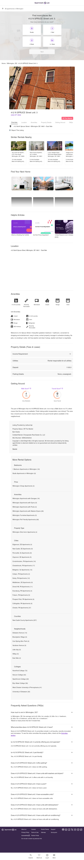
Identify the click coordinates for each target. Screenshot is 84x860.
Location (24, 122)
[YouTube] (75, 829)
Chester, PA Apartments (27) (21, 608)
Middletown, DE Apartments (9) (22, 582)
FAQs (71, 122)
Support (53, 829)
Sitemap (43, 832)
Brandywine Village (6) (19, 637)
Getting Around (60, 122)
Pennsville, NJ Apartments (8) (22, 553)
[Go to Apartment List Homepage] (42, 3)
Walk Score (25, 389)
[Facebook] (69, 829)
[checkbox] (32, 30)
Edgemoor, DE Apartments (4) (22, 544)
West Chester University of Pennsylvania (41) (27, 687)
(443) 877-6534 (16, 115)
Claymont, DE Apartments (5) (22, 557)
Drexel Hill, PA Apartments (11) (22, 587)
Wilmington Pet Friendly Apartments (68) (25, 519)
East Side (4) (16, 658)
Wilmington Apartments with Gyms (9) (24, 503)
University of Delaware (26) (21, 692)
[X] (72, 829)
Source (14, 449)
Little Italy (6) (16, 650)
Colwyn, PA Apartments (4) (21, 574)
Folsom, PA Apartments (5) (21, 595)
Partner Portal (35, 835)
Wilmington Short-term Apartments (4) (24, 532)
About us (23, 829)
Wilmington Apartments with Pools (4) (24, 507)
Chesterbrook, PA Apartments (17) (23, 565)
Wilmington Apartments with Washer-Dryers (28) (28, 511)
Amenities (34, 122)
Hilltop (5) (15, 654)
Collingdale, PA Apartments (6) (22, 603)
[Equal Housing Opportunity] (63, 829)
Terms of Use (35, 832)
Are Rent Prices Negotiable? (41, 235)
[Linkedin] (66, 829)
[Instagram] (78, 829)
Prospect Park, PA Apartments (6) (23, 599)
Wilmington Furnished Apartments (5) (24, 515)
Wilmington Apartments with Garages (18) (26, 498)
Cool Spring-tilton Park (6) (20, 641)
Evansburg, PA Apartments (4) (22, 591)
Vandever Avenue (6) (19, 645)
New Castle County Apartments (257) (24, 620)
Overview (14, 122)
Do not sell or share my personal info (31, 838)
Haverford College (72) (19, 670)
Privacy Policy (25, 832)
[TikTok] (81, 829)
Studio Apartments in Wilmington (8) (24, 473)
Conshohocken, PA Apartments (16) (24, 561)
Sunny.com (54, 832)
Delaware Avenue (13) (19, 633)
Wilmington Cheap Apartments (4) (23, 486)
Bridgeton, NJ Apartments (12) (22, 570)
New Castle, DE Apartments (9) (22, 549)
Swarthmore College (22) (20, 679)
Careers (33, 829)
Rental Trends (45, 829)
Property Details (46, 122)
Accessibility (24, 835)
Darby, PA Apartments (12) (21, 578)
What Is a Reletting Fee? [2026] (20, 235)
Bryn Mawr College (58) (20, 683)
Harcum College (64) (19, 675)
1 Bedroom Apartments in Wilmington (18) (26, 469)
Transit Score (56, 389)
